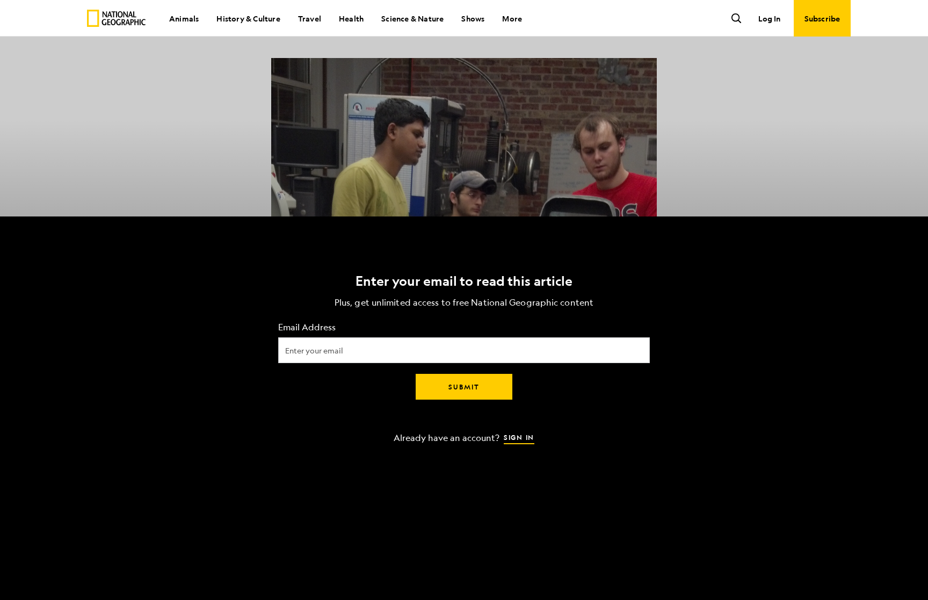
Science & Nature (412, 18)
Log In (769, 18)
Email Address (307, 327)
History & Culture (248, 18)
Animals (184, 18)
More (512, 18)
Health (351, 18)
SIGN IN (519, 436)
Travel (309, 18)
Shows (472, 18)
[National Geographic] (116, 18)
